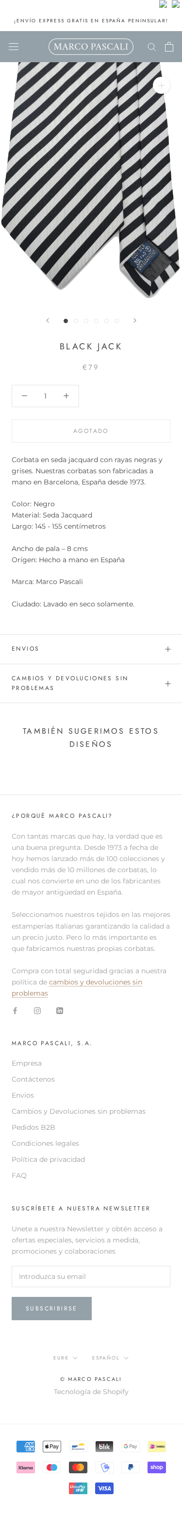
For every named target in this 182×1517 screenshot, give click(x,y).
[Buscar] (152, 46)
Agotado (91, 431)
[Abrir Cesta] (169, 47)
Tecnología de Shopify (91, 1391)
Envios (23, 1095)
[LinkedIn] (59, 1010)
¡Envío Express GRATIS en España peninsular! (91, 20)
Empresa (27, 1063)
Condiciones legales (45, 1143)
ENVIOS (25, 648)
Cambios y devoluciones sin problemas (70, 683)
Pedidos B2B (33, 1127)
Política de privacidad (48, 1159)
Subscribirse (52, 1308)
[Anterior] (47, 320)
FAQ (19, 1175)
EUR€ (61, 1358)
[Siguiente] (134, 320)
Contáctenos (33, 1079)
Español (106, 1358)
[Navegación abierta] (13, 46)
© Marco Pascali (91, 1379)
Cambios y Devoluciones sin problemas (79, 1111)
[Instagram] (37, 1010)
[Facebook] (15, 1010)
